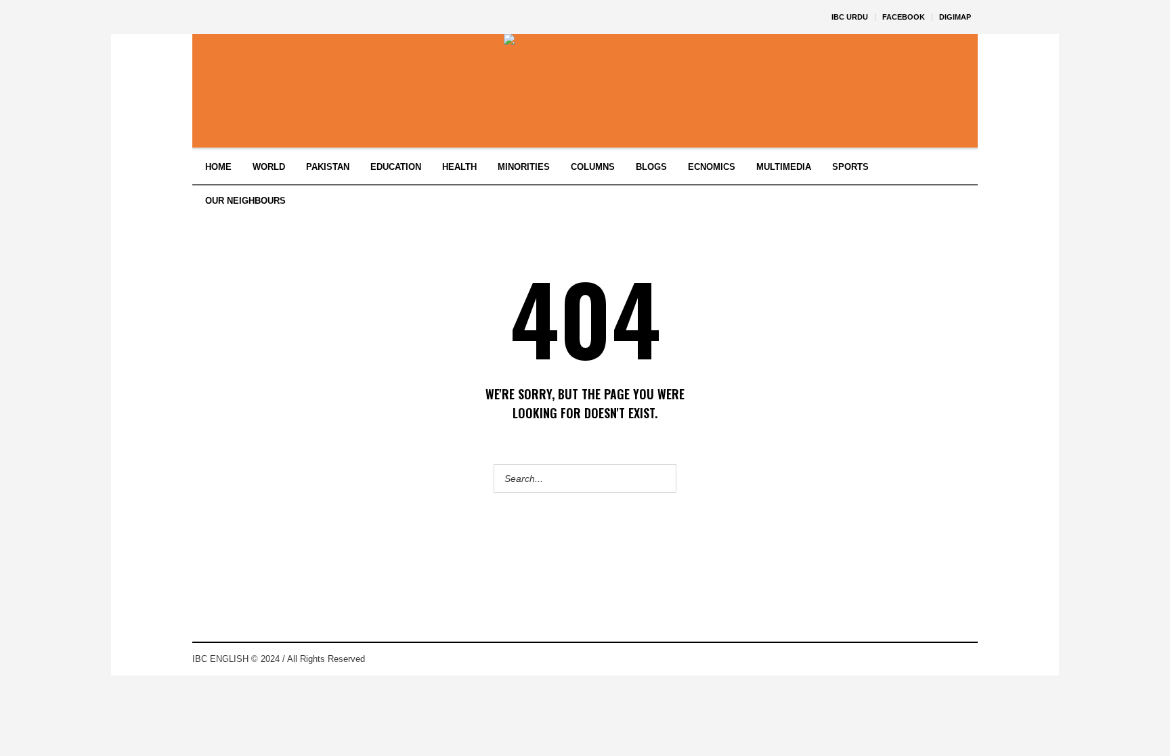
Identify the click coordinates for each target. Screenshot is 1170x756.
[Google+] (926, 659)
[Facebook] (906, 659)
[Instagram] (946, 659)
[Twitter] (967, 659)
